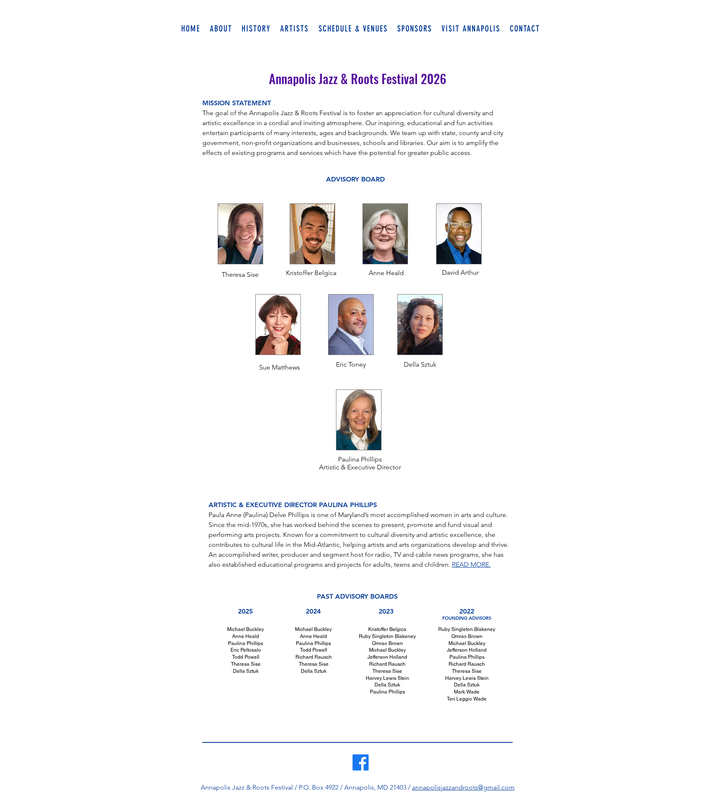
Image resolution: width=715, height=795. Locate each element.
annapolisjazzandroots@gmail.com (463, 787)
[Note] (186, 708)
